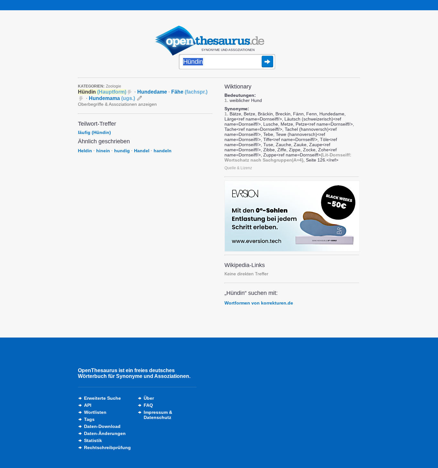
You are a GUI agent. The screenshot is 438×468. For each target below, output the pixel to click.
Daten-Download (102, 426)
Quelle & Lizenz (238, 168)
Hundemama (112, 98)
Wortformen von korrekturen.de (258, 302)
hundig (122, 150)
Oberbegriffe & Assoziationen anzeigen (117, 104)
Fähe (189, 92)
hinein (103, 150)
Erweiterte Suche (102, 398)
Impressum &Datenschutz (158, 415)
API (87, 405)
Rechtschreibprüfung (107, 447)
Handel (141, 150)
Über (149, 398)
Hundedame (152, 92)
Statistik (93, 440)
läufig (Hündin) (94, 132)
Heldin (85, 150)
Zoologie (113, 86)
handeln (163, 150)
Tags (89, 419)
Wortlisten (95, 412)
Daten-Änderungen (105, 433)
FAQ (148, 405)
